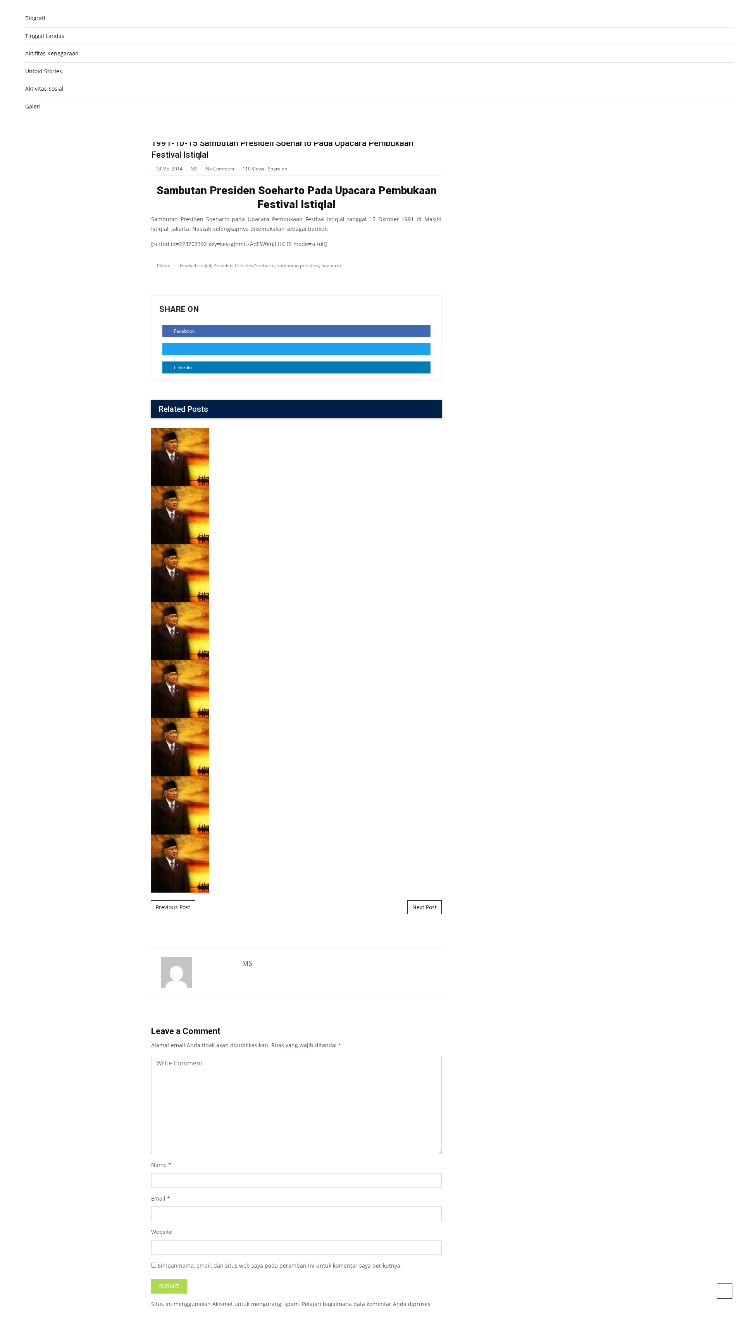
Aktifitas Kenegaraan (52, 53)
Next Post (424, 907)
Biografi (35, 18)
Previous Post (173, 907)
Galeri (33, 106)
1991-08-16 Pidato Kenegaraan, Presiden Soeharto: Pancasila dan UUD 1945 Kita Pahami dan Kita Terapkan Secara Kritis (296, 722)
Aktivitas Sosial (44, 88)
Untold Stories (43, 71)
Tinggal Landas (44, 36)
